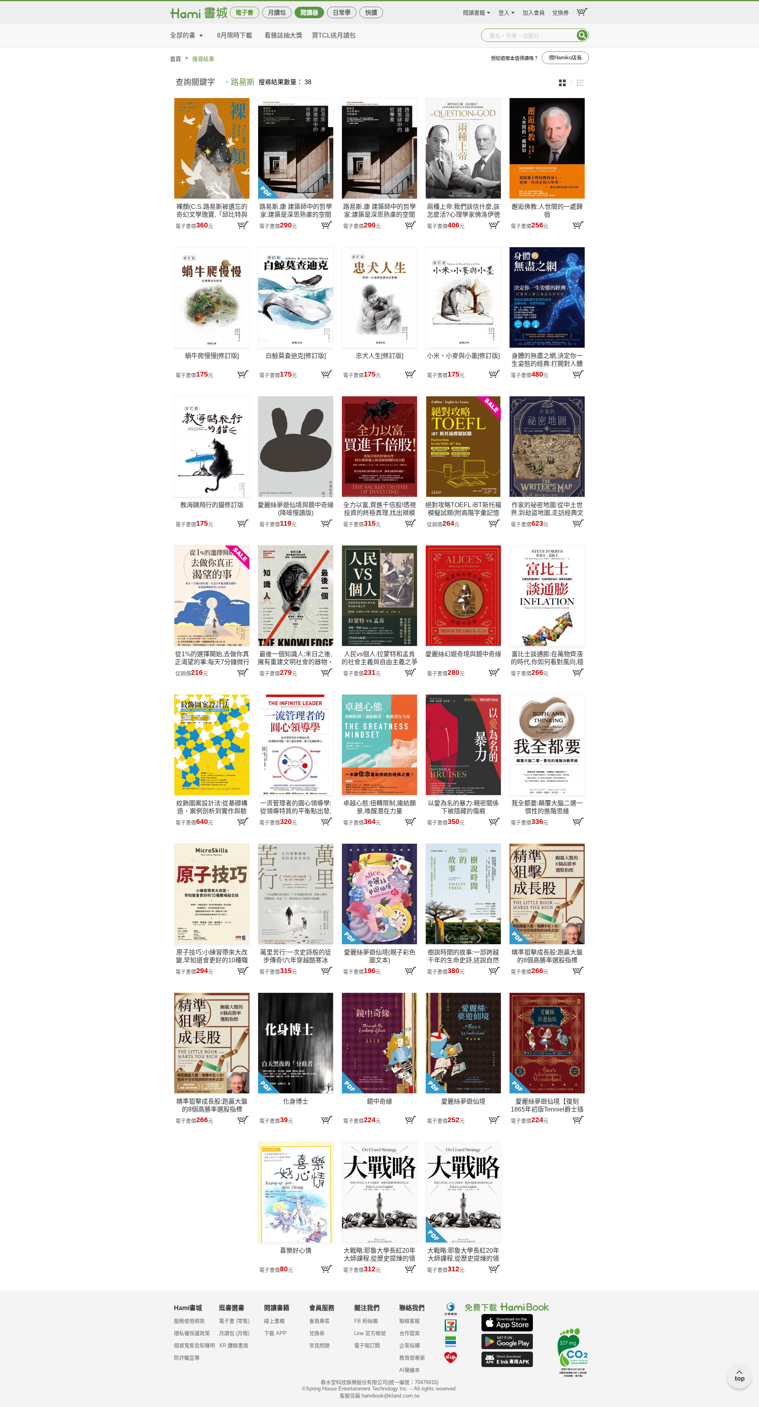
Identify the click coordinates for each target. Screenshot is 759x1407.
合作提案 (409, 1333)
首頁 (175, 59)
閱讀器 (309, 12)
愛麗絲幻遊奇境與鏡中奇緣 (463, 654)
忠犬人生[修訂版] (379, 355)
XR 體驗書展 (233, 1345)
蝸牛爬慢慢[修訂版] (212, 355)
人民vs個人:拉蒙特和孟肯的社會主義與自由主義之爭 (379, 658)
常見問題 (319, 1345)
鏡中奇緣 (379, 1101)
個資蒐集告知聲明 (194, 1345)
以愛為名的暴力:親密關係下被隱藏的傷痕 (463, 807)
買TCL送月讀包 (334, 35)
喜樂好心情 (296, 1250)
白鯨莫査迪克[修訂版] (296, 355)
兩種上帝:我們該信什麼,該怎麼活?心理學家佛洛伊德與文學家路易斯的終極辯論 (463, 211)
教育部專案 (412, 1358)
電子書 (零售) (234, 1321)
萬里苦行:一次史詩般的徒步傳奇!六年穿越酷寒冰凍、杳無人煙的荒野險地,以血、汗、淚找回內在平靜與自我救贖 (296, 956)
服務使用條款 (189, 1321)
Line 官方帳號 (370, 1333)
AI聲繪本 (409, 1370)
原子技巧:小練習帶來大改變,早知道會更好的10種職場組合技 (212, 956)
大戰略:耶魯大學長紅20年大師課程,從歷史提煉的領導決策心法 (379, 1255)
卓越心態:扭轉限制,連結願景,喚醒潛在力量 (379, 807)
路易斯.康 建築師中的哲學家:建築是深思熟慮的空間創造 (295, 211)
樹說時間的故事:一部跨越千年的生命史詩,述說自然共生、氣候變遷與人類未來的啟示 (463, 956)
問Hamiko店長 (565, 58)
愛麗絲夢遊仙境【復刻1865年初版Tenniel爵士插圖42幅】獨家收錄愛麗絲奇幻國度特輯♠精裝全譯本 (547, 1105)
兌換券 (560, 11)
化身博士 (295, 1101)
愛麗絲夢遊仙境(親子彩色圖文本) (379, 956)
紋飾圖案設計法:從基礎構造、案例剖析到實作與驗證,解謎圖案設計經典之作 (211, 807)
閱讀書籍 (474, 11)
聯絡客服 (409, 1321)
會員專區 (319, 1321)
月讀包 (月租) (234, 1333)
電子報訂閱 (367, 1345)
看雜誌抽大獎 (283, 35)
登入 (504, 11)
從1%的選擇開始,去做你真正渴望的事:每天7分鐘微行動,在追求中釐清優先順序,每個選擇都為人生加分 (212, 658)
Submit (582, 35)
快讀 (371, 12)
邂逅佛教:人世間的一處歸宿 (547, 210)
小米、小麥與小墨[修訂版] (463, 355)
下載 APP (275, 1333)
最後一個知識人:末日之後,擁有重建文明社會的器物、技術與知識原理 (296, 658)
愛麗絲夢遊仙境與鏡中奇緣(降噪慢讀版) (296, 509)
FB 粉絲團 (366, 1321)
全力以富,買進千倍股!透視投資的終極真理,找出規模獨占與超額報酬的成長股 (379, 509)
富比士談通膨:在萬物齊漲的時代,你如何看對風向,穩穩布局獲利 (547, 658)
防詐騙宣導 (187, 1358)
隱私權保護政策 (192, 1333)
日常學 (342, 12)
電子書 (244, 12)
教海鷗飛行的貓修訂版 (212, 505)
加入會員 (534, 11)
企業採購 (409, 1345)
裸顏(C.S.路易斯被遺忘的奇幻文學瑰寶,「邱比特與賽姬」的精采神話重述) (211, 211)
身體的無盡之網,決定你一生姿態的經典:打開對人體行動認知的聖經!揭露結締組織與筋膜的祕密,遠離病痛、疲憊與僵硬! (547, 360)
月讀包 (277, 12)
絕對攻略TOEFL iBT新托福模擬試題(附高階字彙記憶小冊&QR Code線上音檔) (463, 509)
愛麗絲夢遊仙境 (463, 1101)
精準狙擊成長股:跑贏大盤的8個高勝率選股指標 (547, 956)
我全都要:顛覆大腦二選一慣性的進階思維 (547, 807)
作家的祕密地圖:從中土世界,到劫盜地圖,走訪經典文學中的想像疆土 (547, 509)
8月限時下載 (234, 35)
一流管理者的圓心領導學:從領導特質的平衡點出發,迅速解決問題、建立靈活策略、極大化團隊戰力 (296, 807)
